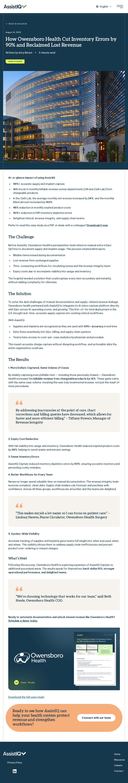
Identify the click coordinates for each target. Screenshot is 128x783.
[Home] (15, 7)
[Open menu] (120, 6)
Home (117, 754)
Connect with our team (96, 717)
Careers (118, 765)
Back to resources (18, 23)
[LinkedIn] (15, 771)
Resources (119, 759)
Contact (118, 771)
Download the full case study (26, 697)
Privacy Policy (14, 762)
